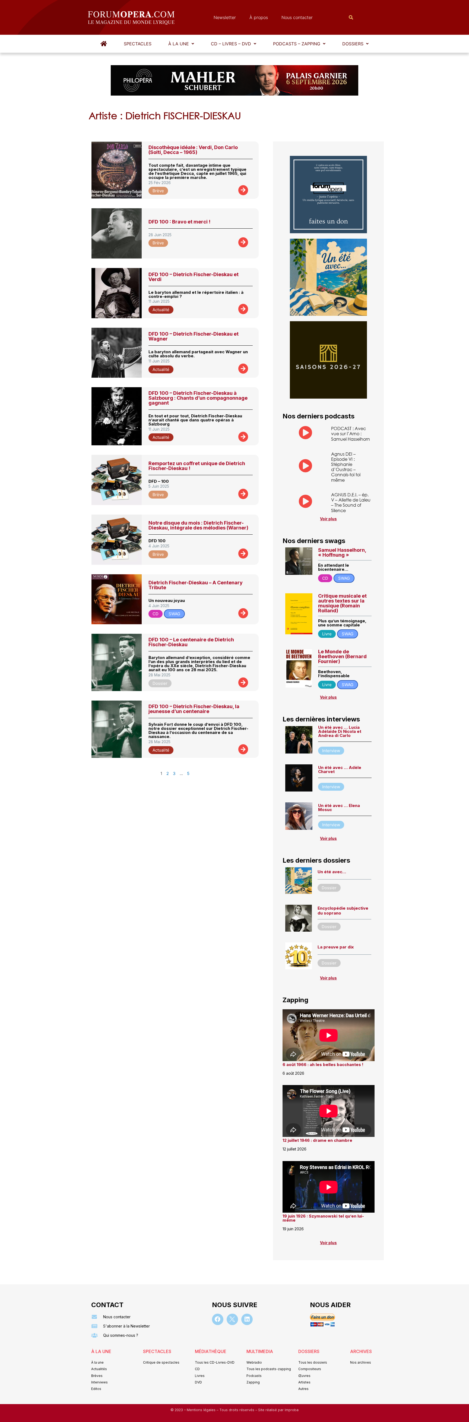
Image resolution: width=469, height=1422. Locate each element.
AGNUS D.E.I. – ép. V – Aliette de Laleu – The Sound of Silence (350, 502)
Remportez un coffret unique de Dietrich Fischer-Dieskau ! (196, 466)
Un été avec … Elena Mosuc (339, 807)
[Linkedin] (247, 1319)
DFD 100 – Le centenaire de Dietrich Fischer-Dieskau (191, 642)
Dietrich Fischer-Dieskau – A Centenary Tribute (195, 585)
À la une (178, 43)
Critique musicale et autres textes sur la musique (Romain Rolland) (342, 603)
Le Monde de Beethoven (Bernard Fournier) (342, 656)
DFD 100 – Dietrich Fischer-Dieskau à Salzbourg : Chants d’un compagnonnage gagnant (198, 398)
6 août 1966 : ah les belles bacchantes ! (323, 1064)
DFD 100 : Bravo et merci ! (179, 222)
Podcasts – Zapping (296, 43)
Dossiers (352, 43)
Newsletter (225, 17)
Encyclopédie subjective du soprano (343, 911)
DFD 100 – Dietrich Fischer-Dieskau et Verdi (193, 277)
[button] (181, 43)
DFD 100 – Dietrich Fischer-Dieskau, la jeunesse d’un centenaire (193, 709)
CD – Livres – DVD (231, 43)
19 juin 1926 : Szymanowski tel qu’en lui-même (323, 1218)
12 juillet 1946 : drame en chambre (317, 1140)
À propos (258, 17)
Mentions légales (202, 1410)
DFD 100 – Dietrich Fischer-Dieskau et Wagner (193, 336)
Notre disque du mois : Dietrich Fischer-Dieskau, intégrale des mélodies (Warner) (198, 525)
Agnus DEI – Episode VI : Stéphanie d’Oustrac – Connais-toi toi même (345, 467)
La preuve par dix (336, 947)
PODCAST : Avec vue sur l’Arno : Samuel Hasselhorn (350, 433)
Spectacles (137, 43)
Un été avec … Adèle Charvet (339, 769)
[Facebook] (217, 1319)
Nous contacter (297, 17)
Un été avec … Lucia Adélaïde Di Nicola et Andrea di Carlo (339, 731)
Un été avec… (332, 871)
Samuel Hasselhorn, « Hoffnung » (342, 552)
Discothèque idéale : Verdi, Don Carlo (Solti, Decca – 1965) (193, 149)
